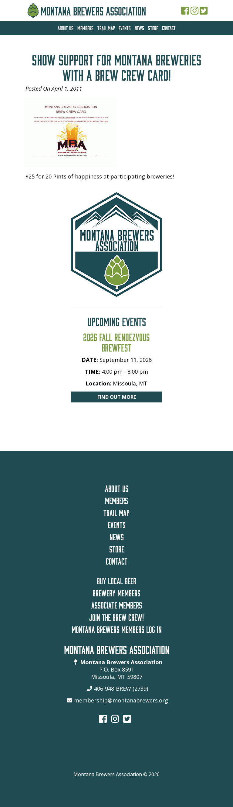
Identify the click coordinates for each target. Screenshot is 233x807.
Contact (169, 27)
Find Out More (116, 397)
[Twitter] (204, 10)
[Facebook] (185, 10)
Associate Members (116, 604)
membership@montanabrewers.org (121, 700)
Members (85, 27)
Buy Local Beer (116, 579)
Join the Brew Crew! (116, 616)
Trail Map (106, 27)
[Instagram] (194, 10)
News (139, 27)
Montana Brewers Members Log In (117, 628)
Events (125, 27)
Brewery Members (116, 591)
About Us (65, 27)
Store (153, 27)
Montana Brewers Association (93, 9)
